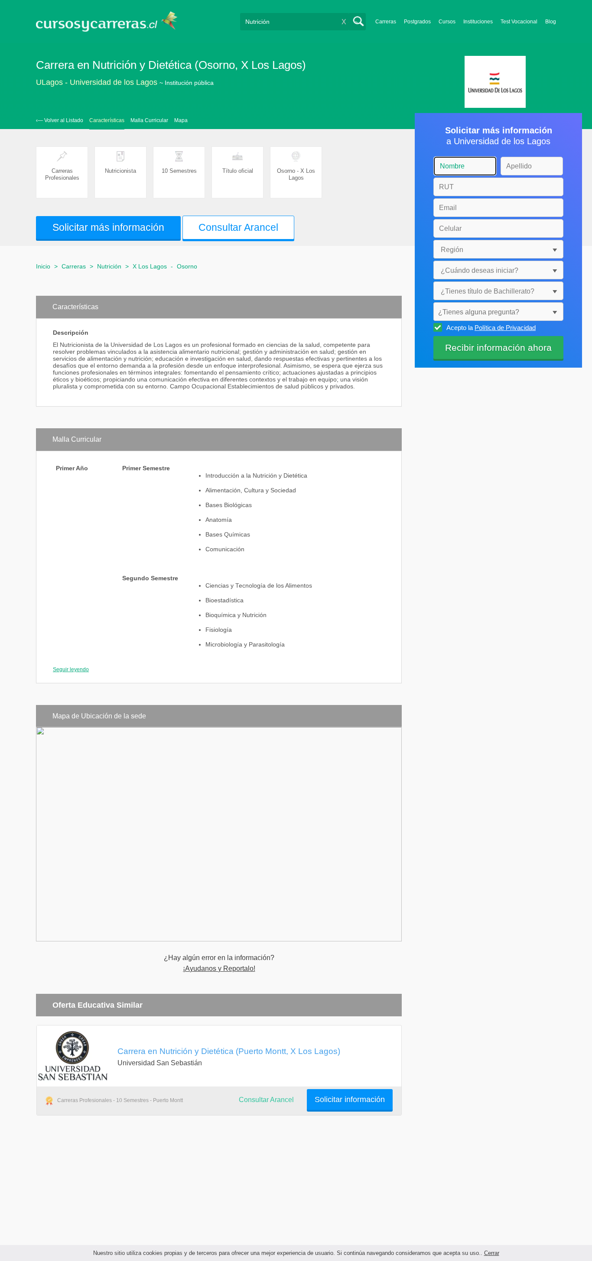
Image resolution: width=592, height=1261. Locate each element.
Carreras (385, 21)
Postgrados (417, 21)
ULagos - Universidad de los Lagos (96, 82)
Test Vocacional (519, 21)
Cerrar (491, 1253)
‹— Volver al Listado (59, 120)
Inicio (43, 266)
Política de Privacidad (505, 327)
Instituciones (478, 21)
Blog (550, 21)
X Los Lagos (150, 266)
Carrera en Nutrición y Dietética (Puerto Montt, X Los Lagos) (228, 1051)
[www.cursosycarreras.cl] (112, 21)
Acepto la (491, 327)
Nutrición (109, 266)
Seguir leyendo (71, 669)
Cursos (447, 21)
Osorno (187, 266)
